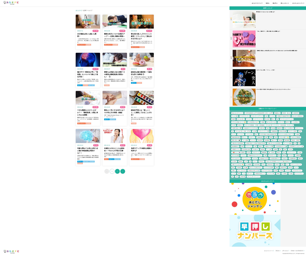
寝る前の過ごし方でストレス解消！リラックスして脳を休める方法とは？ (141, 36)
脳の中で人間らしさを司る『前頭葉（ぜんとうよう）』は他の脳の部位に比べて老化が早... (87, 81)
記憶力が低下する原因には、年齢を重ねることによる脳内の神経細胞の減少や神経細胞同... (87, 157)
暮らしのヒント (81, 44)
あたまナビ (79, 10)
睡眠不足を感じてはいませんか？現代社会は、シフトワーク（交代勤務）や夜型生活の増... (87, 119)
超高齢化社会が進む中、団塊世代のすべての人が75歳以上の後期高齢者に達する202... (114, 155)
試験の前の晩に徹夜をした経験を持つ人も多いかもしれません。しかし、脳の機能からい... (114, 40)
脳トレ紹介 (91, 85)
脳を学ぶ (80, 85)
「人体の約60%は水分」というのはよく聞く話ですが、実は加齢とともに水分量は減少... (87, 40)
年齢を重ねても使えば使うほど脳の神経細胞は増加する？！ (87, 150)
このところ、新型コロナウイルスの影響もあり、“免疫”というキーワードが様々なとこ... (141, 155)
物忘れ (106, 159)
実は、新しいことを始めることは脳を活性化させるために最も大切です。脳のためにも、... (141, 119)
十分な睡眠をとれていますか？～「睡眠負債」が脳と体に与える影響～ (87, 112)
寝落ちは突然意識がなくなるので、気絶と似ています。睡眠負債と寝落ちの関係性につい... (114, 81)
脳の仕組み (112, 119)
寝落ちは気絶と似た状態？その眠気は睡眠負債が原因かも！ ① (114, 74)
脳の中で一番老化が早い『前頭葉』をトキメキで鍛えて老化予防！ (87, 74)
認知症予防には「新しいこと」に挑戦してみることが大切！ (141, 112)
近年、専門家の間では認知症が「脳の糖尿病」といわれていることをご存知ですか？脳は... (141, 78)
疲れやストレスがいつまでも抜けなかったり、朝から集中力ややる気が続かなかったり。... (141, 43)
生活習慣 (88, 44)
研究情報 (92, 161)
